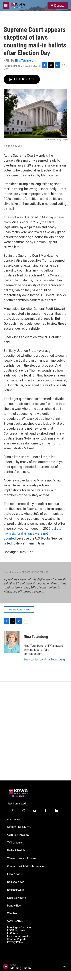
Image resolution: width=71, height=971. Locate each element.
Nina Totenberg (24, 60)
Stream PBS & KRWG (19, 827)
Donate (59, 5)
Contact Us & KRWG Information (25, 866)
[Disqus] (35, 731)
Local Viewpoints (17, 897)
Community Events (18, 834)
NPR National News (18, 609)
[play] (5, 966)
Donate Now (14, 905)
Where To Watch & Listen (21, 858)
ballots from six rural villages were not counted (32, 533)
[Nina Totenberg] (12, 642)
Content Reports (16, 939)
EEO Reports (14, 933)
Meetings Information (19, 927)
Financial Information (19, 936)
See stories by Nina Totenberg (44, 659)
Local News (13, 874)
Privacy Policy (15, 942)
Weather (12, 913)
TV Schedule (14, 842)
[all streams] (66, 966)
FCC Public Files (16, 930)
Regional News (15, 882)
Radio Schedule (16, 850)
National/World (15, 890)
